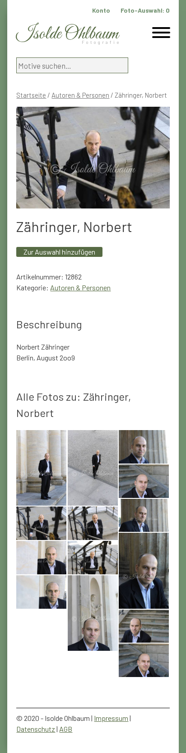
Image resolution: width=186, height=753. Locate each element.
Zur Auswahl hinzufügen (59, 251)
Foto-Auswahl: (145, 10)
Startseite (31, 95)
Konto (101, 10)
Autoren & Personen (80, 95)
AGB (65, 729)
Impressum (111, 718)
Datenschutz (35, 729)
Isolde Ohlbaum (67, 34)
